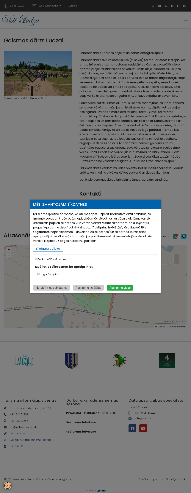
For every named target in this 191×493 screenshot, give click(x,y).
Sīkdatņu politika (48, 248)
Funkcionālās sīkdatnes (51, 259)
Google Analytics (48, 274)
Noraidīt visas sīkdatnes (51, 287)
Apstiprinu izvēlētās (88, 287)
